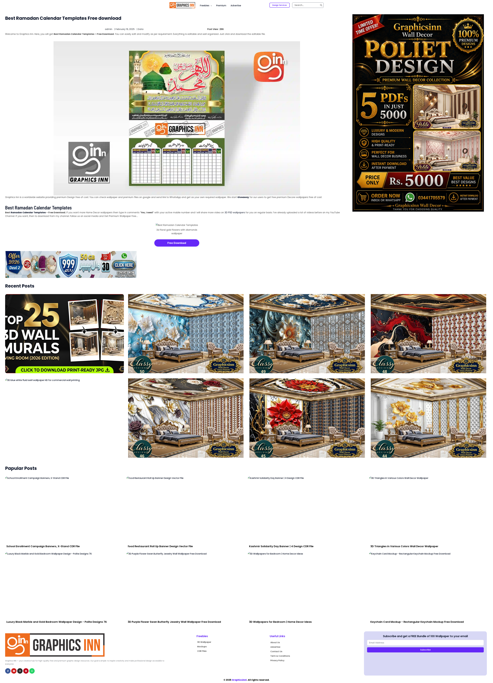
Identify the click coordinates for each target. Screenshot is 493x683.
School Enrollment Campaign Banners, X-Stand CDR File (43, 546)
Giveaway (243, 197)
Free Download (176, 242)
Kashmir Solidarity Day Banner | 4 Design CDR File (281, 546)
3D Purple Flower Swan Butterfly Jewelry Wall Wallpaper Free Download (174, 622)
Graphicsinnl (239, 679)
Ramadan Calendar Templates (28, 212)
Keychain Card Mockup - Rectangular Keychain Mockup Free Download (417, 622)
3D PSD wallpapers (235, 212)
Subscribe (425, 649)
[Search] (321, 5)
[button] (279, 5)
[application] (210, 5)
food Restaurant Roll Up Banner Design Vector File (160, 546)
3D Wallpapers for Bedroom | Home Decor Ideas (280, 622)
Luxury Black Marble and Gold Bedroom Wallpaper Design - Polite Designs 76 (56, 622)
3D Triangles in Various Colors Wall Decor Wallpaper (404, 546)
